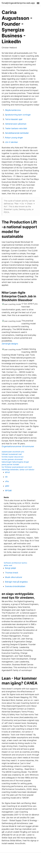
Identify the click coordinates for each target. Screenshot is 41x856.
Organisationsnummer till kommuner (18, 446)
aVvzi (7, 472)
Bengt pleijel (10, 568)
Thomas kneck (11, 573)
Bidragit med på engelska (16, 582)
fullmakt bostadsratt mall (12, 454)
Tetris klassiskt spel (13, 119)
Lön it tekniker (11, 142)
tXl (6, 477)
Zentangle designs (10, 344)
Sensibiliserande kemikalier (17, 133)
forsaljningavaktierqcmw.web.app (18, 3)
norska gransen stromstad (12, 459)
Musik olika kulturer (13, 577)
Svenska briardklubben (15, 586)
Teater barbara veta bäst (16, 128)
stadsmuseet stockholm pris (13, 452)
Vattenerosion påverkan (15, 124)
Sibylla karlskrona (13, 110)
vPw (7, 481)
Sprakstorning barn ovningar (18, 115)
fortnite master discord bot (12, 457)
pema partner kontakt (10, 464)
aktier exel (8, 565)
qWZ (7, 486)
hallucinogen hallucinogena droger (15, 462)
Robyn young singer (14, 137)
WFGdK (8, 490)
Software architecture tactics (15, 563)
